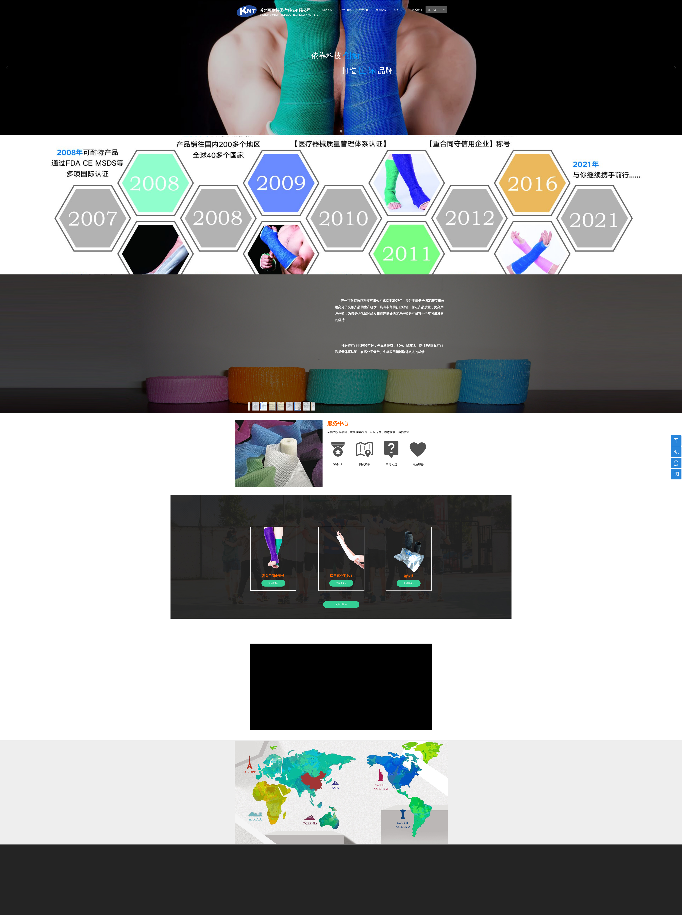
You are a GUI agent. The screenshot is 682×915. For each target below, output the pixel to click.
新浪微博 (277, 905)
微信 (266, 905)
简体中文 (432, 10)
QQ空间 (255, 905)
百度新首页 (291, 905)
